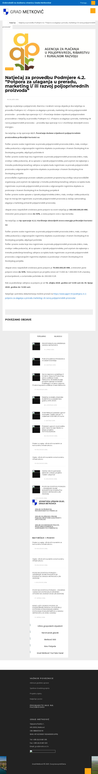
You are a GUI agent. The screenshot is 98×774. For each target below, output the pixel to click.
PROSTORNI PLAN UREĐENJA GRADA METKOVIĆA (53, 344)
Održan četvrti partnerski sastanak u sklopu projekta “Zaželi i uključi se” (52, 473)
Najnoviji (58, 336)
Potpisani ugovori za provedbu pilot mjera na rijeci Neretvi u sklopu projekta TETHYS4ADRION (53, 429)
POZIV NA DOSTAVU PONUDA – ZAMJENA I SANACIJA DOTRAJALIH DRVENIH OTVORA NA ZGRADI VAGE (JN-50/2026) (48, 592)
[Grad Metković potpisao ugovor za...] (36, 415)
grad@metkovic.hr (42, 746)
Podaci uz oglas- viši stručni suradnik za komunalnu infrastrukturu (47, 444)
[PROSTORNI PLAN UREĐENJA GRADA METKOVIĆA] (36, 346)
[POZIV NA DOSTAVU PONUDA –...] (36, 489)
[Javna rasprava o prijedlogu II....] (36, 377)
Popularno (41, 336)
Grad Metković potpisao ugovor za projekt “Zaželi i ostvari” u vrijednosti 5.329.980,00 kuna (53, 414)
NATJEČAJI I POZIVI (43, 538)
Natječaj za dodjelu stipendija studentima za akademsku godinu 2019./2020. (52, 399)
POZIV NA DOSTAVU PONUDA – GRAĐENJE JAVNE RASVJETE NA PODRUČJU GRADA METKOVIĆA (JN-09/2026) (53, 490)
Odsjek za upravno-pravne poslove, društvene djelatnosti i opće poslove (48, 517)
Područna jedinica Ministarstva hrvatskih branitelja (53, 359)
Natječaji (12, 23)
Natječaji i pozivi (36, 699)
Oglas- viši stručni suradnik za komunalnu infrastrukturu (48, 458)
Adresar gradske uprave (39, 683)
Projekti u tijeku (36, 693)
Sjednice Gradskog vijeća (39, 688)
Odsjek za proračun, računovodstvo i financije (46, 510)
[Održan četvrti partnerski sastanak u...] (36, 474)
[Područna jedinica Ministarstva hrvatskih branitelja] (36, 362)
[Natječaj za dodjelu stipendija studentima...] (36, 400)
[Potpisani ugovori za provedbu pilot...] (36, 429)
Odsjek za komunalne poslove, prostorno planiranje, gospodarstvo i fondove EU (47, 526)
